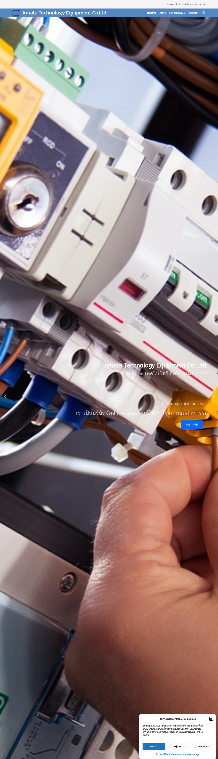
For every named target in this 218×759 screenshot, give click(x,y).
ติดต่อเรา (194, 13)
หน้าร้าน (151, 13)
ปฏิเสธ (177, 746)
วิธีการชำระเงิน (177, 13)
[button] (211, 719)
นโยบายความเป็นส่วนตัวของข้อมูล (185, 754)
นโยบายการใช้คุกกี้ (162, 754)
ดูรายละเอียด (202, 746)
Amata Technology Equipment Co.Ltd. (64, 12)
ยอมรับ (154, 746)
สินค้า (162, 13)
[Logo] (16, 13)
